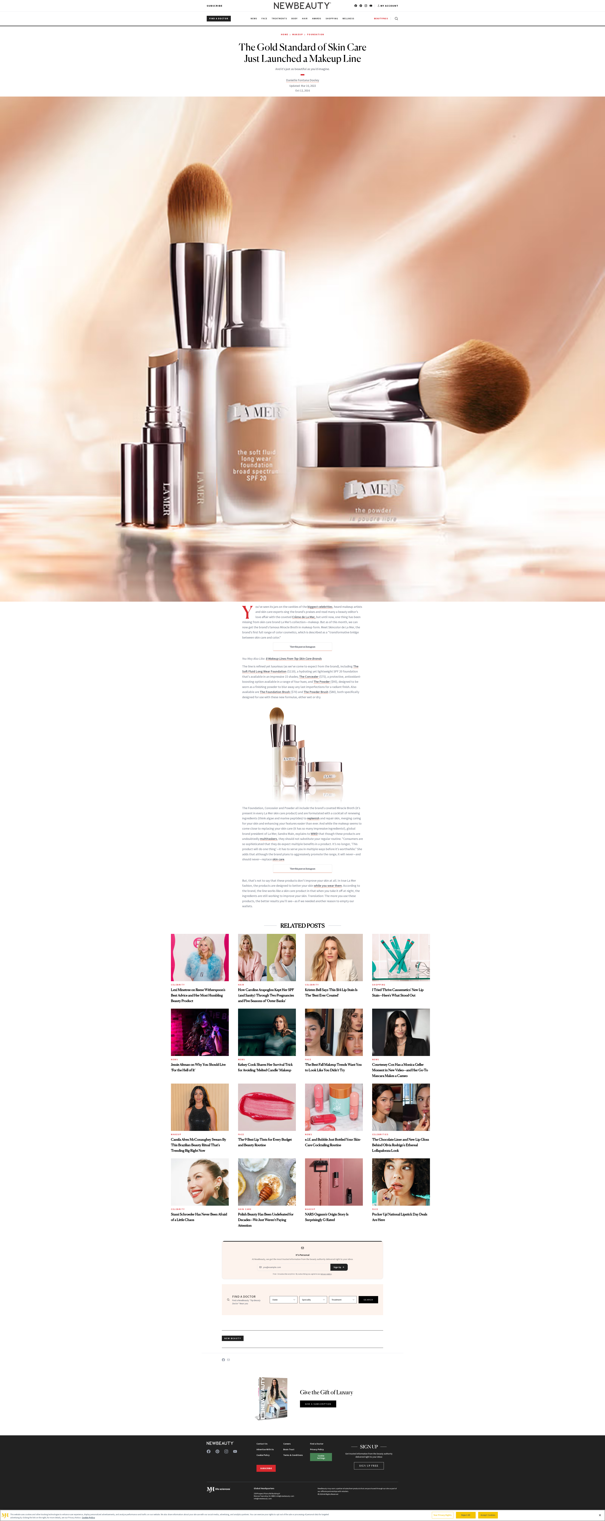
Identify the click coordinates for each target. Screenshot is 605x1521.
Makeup (297, 34)
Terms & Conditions (293, 1455)
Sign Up (337, 1267)
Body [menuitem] (294, 18)
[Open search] (395, 18)
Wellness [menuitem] (348, 18)
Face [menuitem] (264, 18)
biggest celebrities (320, 607)
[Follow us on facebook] (355, 5)
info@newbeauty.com (263, 1498)
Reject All (465, 1515)
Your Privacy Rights (443, 1515)
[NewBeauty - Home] (302, 5)
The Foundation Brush (275, 692)
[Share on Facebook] (223, 1359)
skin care (278, 859)
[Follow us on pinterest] (361, 5)
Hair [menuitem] (305, 18)
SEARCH (368, 1299)
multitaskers (268, 839)
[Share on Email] (228, 1359)
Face (308, 1059)
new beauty (232, 1338)
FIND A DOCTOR (218, 18)
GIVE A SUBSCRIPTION (318, 1404)
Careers (287, 1443)
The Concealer (309, 676)
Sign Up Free (369, 1465)
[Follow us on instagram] (366, 5)
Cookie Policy (263, 1455)
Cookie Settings (321, 1456)
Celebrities (380, 1134)
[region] (302, 1515)
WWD (314, 834)
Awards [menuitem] (316, 18)
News (174, 1059)
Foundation (315, 34)
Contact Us (262, 1443)
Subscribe (215, 5)
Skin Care (245, 1209)
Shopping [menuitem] (332, 18)
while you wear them (328, 885)
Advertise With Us (265, 1449)
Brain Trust (288, 1449)
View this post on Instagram (302, 646)
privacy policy (326, 1274)
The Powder (322, 682)
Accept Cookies (488, 1515)
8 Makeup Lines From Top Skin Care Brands (294, 658)
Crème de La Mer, (303, 617)
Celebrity (178, 984)
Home (284, 34)
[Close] (599, 1515)
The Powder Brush (316, 692)
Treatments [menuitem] (279, 18)
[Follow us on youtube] (371, 5)
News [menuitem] (254, 18)
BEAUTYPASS (381, 18)
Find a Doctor (316, 1443)
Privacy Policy (317, 1449)
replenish (313, 818)
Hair (241, 984)
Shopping (379, 984)
